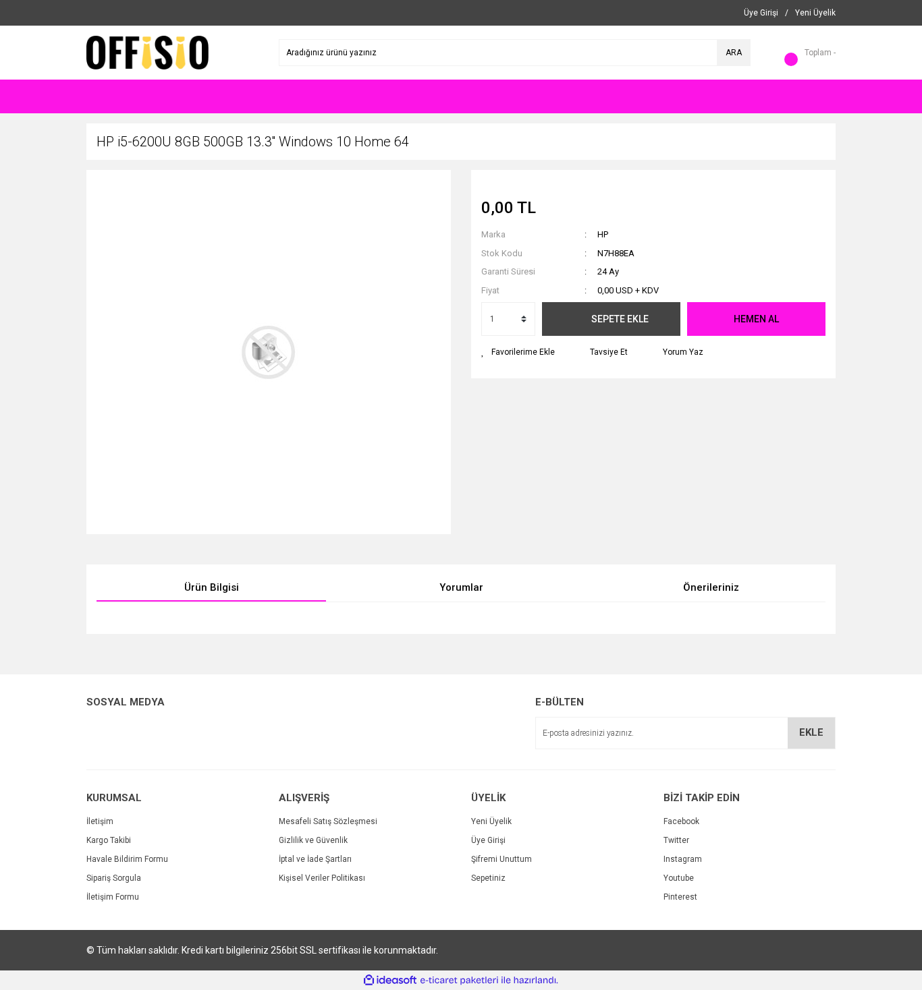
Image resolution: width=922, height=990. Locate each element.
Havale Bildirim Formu (127, 859)
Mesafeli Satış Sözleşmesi (328, 821)
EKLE (811, 732)
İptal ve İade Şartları (315, 859)
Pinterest (680, 897)
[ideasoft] (390, 980)
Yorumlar (461, 587)
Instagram (682, 859)
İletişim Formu (112, 897)
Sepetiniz (488, 878)
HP (602, 234)
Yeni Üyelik (491, 821)
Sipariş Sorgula (113, 878)
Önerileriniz (711, 587)
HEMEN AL (756, 319)
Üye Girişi (488, 840)
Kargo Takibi (108, 840)
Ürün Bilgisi (211, 587)
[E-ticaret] (459, 980)
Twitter (676, 840)
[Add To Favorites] (518, 352)
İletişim (99, 821)
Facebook (681, 821)
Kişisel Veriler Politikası (322, 878)
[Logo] (147, 52)
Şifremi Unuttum (501, 859)
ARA (734, 52)
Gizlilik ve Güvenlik (313, 840)
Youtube (678, 878)
